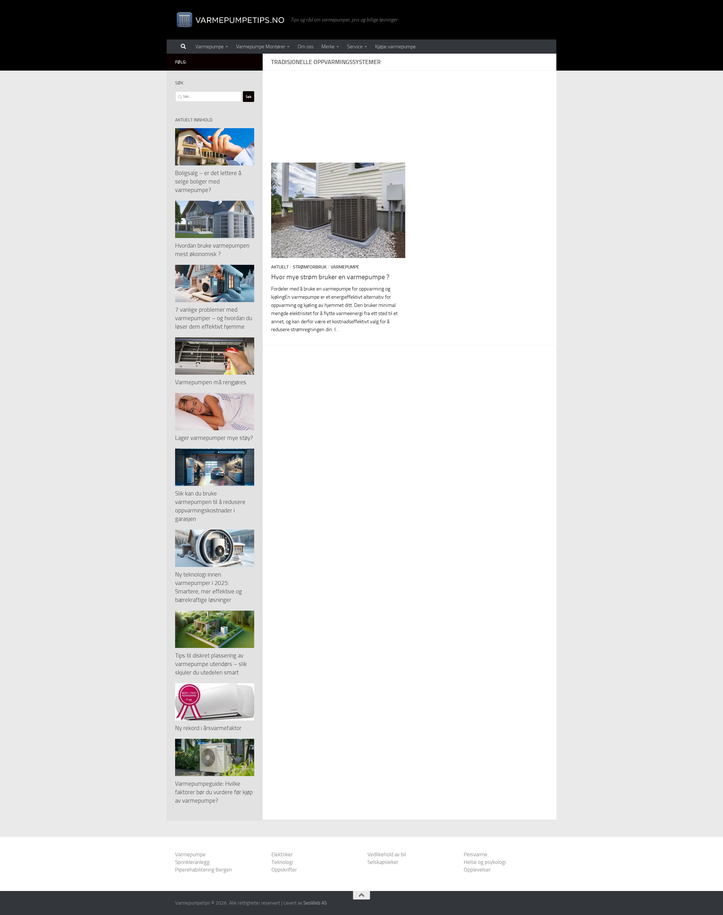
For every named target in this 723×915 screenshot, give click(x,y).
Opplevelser (477, 869)
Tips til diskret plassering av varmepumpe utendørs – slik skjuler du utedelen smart (211, 664)
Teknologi (282, 862)
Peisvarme (475, 854)
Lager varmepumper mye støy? (214, 437)
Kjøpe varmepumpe (395, 46)
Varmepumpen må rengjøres (210, 382)
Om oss (305, 46)
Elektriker (282, 854)
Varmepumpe (209, 46)
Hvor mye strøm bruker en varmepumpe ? (330, 277)
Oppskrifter (284, 869)
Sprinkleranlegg (192, 862)
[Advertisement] (413, 120)
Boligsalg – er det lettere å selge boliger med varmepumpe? (208, 181)
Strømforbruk (309, 267)
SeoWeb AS (315, 903)
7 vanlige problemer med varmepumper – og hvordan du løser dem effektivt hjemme (213, 318)
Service (355, 46)
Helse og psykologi (485, 862)
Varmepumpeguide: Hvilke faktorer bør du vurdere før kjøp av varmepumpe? (214, 792)
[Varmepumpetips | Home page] (230, 19)
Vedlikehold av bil (386, 854)
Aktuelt (280, 267)
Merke (328, 46)
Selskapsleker (382, 862)
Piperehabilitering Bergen (203, 869)
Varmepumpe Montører (260, 46)
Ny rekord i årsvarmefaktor (208, 727)
